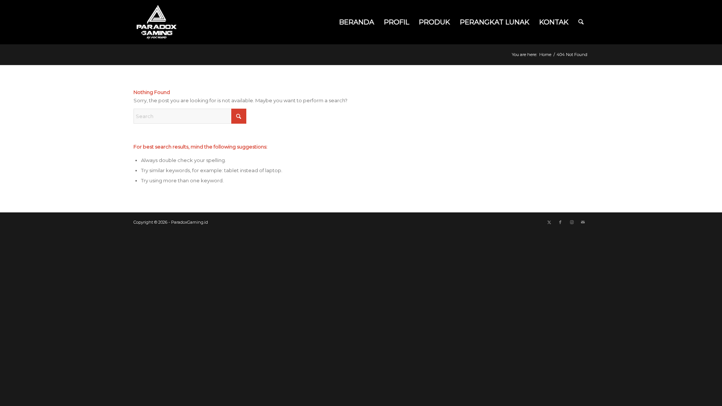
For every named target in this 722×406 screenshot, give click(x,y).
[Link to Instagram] (571, 222)
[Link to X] (549, 222)
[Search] (581, 22)
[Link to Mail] (583, 222)
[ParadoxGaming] (156, 22)
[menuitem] (356, 22)
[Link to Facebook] (560, 222)
